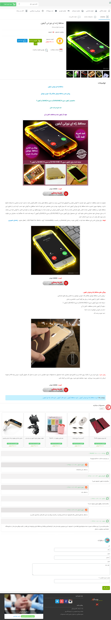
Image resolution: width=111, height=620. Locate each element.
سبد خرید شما (8, 4)
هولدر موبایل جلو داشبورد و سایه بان (34, 438)
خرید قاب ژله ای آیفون (49, 398)
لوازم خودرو (62, 11)
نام (109, 546)
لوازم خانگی (103, 11)
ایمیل (108, 553)
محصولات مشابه (88, 17)
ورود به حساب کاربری (28, 616)
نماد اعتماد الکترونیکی (77, 608)
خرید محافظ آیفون (72, 398)
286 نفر (20, 40)
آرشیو (101, 408)
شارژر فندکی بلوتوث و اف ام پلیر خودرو (12, 438)
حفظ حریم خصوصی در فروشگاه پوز (74, 611)
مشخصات (102, 17)
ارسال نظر (106, 588)
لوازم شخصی (89, 11)
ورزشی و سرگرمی (35, 11)
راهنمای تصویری (13, 220)
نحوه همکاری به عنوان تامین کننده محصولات (71, 614)
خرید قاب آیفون (61, 398)
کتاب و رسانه (20, 11)
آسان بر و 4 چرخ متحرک (78, 438)
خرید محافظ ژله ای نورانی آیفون (88, 398)
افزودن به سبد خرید (33, 42)
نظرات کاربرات (73, 17)
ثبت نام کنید (16, 616)
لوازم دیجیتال (76, 11)
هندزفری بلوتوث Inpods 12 (56, 438)
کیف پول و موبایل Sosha (100, 438)
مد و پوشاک (49, 11)
